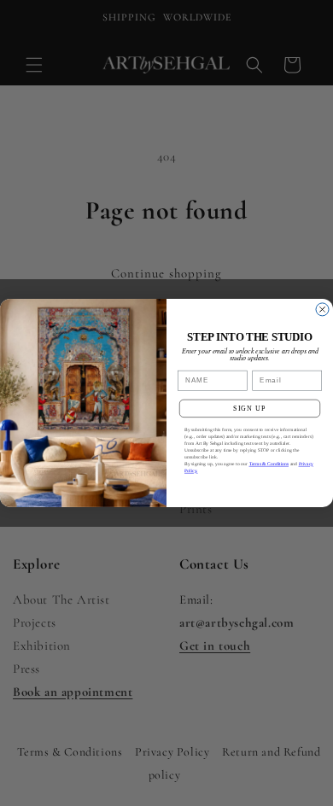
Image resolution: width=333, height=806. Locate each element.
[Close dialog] (322, 309)
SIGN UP (249, 408)
